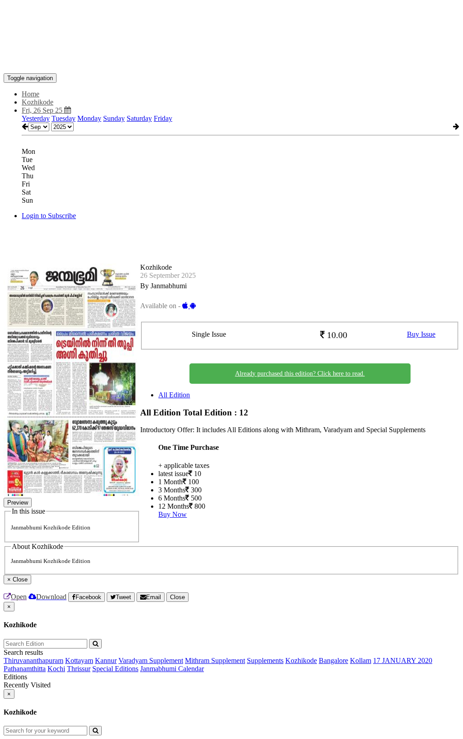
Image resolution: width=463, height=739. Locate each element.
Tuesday (64, 118)
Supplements (265, 660)
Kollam (360, 660)
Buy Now (172, 514)
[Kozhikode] (231, 59)
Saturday (139, 118)
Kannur (106, 660)
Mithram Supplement (215, 660)
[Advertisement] (168, 24)
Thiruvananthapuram (33, 660)
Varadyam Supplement (150, 660)
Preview (17, 502)
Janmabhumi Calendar (172, 668)
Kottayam (79, 660)
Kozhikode (301, 660)
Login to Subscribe (49, 215)
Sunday (114, 118)
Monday (89, 118)
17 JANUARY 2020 (402, 660)
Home (30, 94)
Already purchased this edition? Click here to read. (300, 373)
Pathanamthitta (25, 668)
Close (177, 597)
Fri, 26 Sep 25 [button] (43, 110)
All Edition (174, 395)
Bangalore (333, 660)
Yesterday (36, 118)
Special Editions (115, 668)
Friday (163, 118)
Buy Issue (421, 334)
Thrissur (78, 668)
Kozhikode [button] (37, 102)
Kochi (56, 668)
